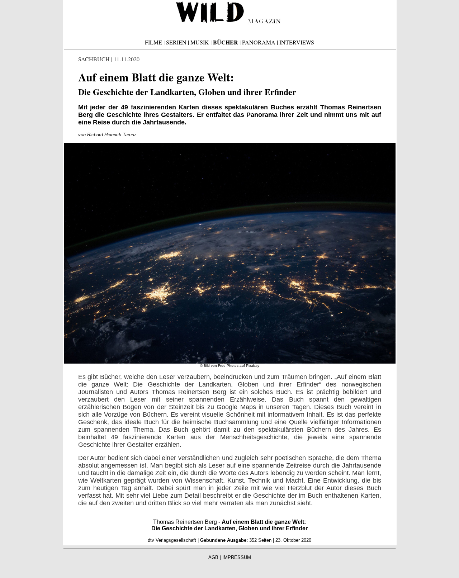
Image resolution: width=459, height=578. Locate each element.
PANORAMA (258, 42)
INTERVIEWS (296, 42)
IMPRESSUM (236, 557)
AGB (213, 557)
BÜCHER (225, 42)
